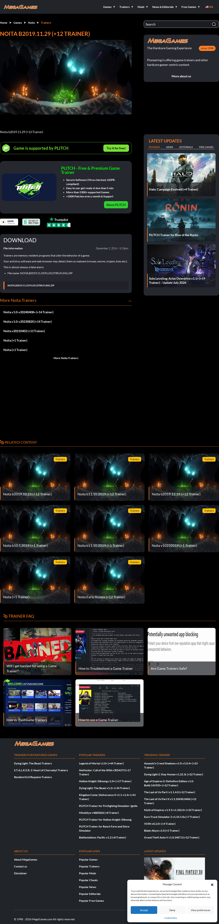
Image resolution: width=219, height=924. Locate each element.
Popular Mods (87, 873)
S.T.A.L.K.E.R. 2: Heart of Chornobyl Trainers (41, 770)
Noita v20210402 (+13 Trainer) (24, 331)
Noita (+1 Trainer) (15, 340)
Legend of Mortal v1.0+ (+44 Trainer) (101, 763)
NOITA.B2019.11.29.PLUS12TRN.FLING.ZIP (31, 285)
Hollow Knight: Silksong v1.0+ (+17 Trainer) (105, 781)
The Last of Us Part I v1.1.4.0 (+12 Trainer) (169, 792)
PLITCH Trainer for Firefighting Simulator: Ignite (108, 805)
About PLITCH (116, 205)
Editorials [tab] (186, 147)
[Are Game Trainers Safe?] (182, 651)
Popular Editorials (90, 893)
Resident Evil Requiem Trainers (33, 777)
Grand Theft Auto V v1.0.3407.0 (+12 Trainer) (171, 837)
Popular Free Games (91, 900)
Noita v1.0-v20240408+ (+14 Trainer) (28, 312)
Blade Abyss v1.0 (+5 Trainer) (161, 830)
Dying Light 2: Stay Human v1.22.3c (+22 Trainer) (173, 774)
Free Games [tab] (206, 147)
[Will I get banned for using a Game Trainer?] (37, 651)
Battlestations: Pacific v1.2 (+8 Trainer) (102, 837)
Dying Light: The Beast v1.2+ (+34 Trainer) (104, 788)
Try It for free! (116, 148)
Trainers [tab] (154, 147)
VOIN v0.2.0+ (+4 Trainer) (160, 823)
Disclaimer (20, 873)
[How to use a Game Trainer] (109, 702)
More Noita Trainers (66, 358)
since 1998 (207, 48)
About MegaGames (25, 859)
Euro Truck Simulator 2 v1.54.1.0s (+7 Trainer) (172, 816)
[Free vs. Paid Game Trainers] (37, 702)
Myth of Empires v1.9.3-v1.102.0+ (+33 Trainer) (173, 810)
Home (3, 22)
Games (18, 22)
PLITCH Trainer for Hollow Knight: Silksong (105, 819)
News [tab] (169, 147)
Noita (31, 22)
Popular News (87, 887)
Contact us (20, 866)
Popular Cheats (88, 880)
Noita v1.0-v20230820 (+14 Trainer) (27, 321)
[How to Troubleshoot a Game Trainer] (109, 651)
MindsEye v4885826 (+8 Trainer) (99, 812)
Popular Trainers (89, 866)
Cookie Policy (170, 918)
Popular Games (88, 859)
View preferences (200, 910)
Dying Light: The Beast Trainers (33, 763)
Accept (144, 910)
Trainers (46, 22)
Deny (172, 910)
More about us (181, 76)
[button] (212, 884)
